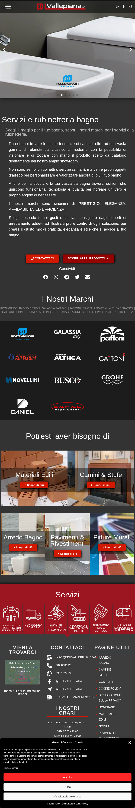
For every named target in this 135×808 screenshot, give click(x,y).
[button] (129, 742)
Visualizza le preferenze (67, 796)
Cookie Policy (53, 804)
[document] (67, 404)
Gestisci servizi (11, 768)
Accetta (67, 777)
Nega (68, 786)
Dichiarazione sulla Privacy (75, 804)
